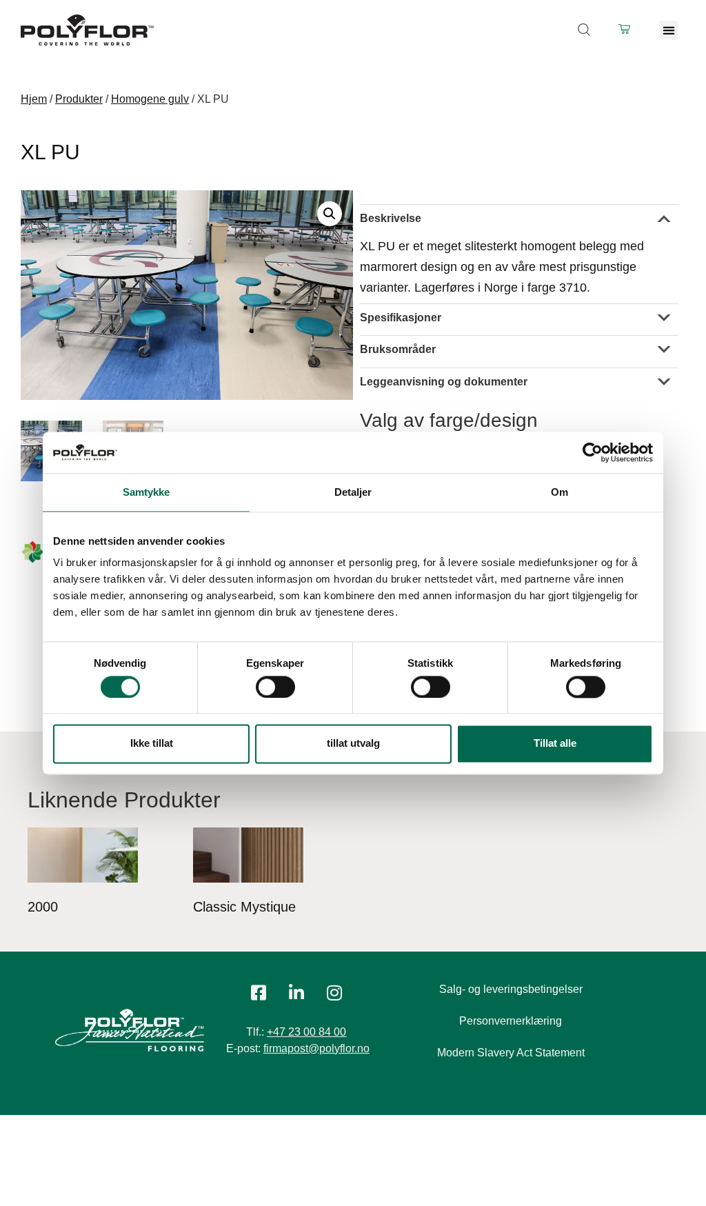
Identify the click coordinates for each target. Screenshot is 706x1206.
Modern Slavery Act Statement (511, 1052)
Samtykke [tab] (146, 492)
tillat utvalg (353, 744)
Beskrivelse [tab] (390, 218)
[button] (668, 30)
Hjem (34, 99)
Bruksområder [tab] (398, 349)
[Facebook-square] (258, 993)
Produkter (79, 99)
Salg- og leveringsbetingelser (511, 989)
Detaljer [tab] (353, 492)
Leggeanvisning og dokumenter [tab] (443, 382)
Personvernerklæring (510, 1021)
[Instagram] (334, 993)
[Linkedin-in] (296, 993)
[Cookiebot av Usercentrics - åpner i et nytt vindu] (592, 452)
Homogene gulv (150, 99)
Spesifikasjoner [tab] (400, 317)
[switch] (275, 687)
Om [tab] (559, 492)
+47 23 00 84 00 (306, 1032)
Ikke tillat (151, 744)
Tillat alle (555, 744)
